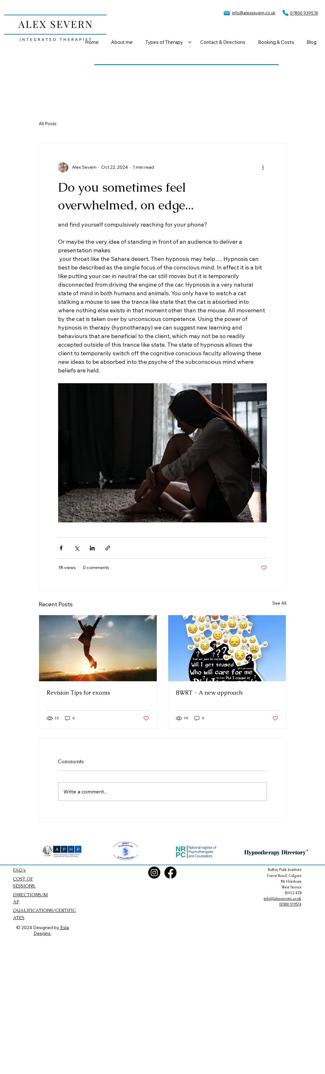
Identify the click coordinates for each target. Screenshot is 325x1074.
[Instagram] (154, 873)
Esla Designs (51, 930)
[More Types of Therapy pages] (189, 42)
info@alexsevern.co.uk (253, 12)
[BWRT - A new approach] (227, 648)
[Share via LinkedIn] (92, 548)
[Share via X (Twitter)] (77, 548)
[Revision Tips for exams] (98, 648)
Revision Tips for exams (78, 692)
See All (279, 603)
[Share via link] (108, 548)
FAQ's (19, 870)
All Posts (47, 123)
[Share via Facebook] (61, 548)
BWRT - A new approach (209, 692)
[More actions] (263, 167)
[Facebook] (170, 873)
